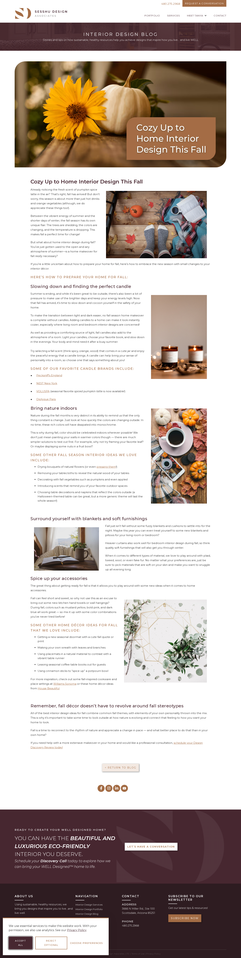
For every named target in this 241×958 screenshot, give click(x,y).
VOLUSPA (43, 391)
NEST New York (46, 383)
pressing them (106, 466)
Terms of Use (137, 954)
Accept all (20, 942)
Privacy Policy (76, 930)
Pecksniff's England (49, 375)
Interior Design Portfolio (89, 909)
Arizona (142, 913)
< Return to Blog (120, 767)
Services (173, 15)
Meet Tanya (195, 15)
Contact (220, 15)
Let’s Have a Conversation (151, 846)
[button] (196, 15)
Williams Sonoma (64, 683)
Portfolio (152, 15)
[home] (41, 13)
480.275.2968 (170, 3)
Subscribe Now (185, 918)
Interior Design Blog (87, 913)
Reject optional (51, 942)
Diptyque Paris (46, 399)
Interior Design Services (89, 904)
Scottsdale (129, 913)
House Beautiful (48, 688)
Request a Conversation (204, 3)
